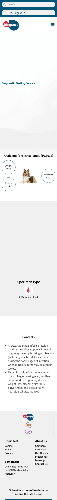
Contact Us (41, 463)
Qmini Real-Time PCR (16, 466)
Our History (41, 453)
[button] (52, 24)
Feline (8, 449)
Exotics (9, 453)
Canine (9, 445)
